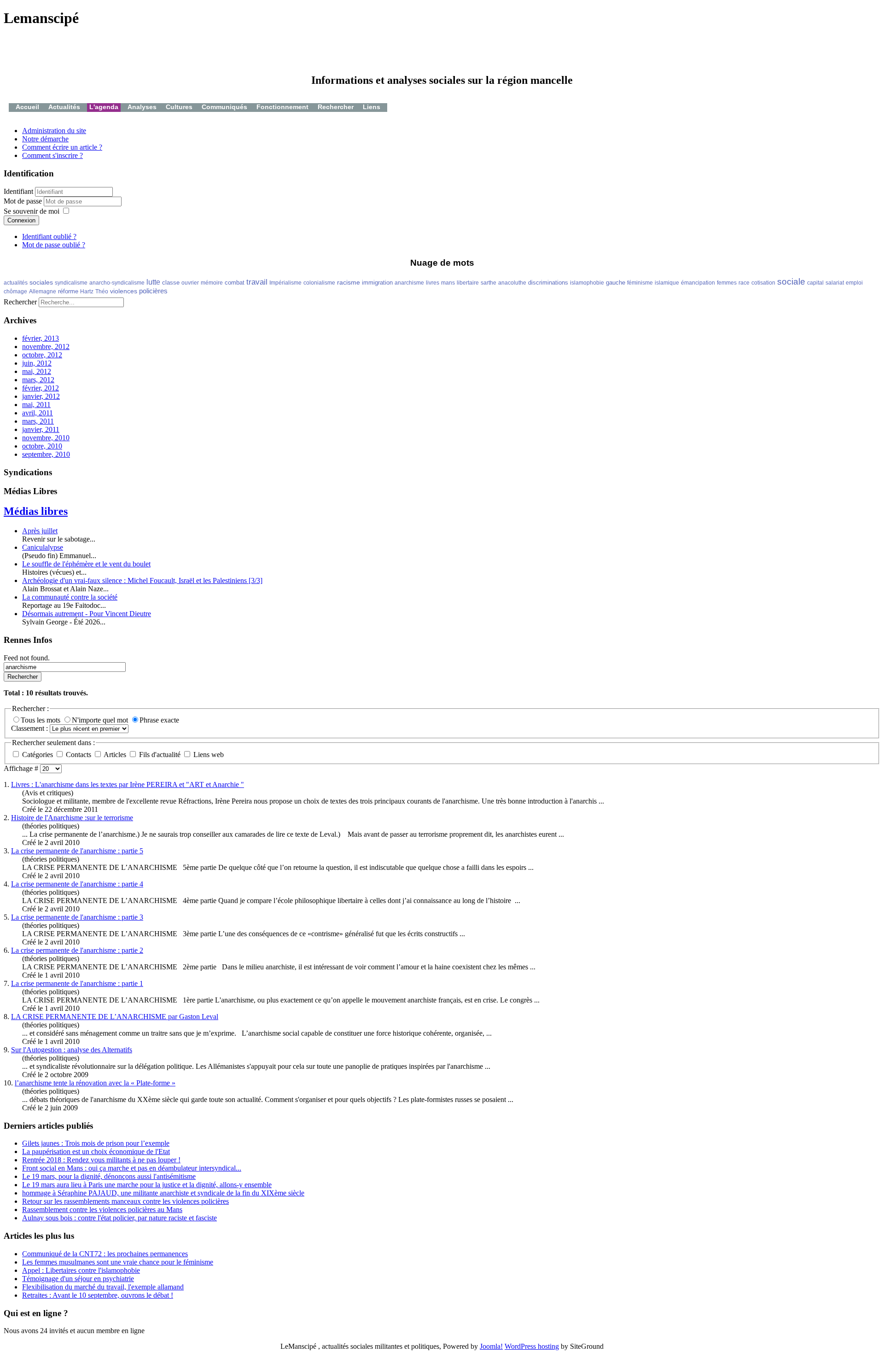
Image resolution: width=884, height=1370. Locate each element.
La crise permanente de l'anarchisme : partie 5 (77, 851)
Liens (371, 107)
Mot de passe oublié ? (53, 245)
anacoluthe (512, 283)
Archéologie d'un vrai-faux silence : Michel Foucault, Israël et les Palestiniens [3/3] (142, 580)
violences (123, 291)
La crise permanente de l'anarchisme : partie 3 (77, 917)
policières (153, 291)
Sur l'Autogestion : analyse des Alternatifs (71, 1050)
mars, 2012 (38, 380)
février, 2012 (40, 388)
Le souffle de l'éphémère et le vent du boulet (86, 564)
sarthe (488, 283)
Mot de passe (24, 201)
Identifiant (18, 191)
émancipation (698, 283)
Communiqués (224, 107)
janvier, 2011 (40, 429)
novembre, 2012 (46, 346)
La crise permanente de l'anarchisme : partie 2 (77, 950)
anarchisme (409, 283)
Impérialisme (285, 283)
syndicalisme (71, 283)
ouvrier (190, 283)
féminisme (640, 283)
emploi (854, 283)
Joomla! (491, 1346)
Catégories (37, 754)
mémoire (212, 283)
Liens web (208, 754)
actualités (16, 283)
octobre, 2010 (42, 446)
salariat (835, 283)
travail (257, 282)
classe (171, 282)
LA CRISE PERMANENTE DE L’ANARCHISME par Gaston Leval (114, 1016)
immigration (377, 282)
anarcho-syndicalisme (117, 283)
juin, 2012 (37, 363)
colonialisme (319, 283)
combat (234, 282)
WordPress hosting (532, 1346)
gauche (615, 282)
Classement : (30, 728)
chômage (15, 291)
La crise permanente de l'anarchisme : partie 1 (77, 983)
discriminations (548, 282)
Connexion (21, 220)
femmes (727, 283)
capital (815, 283)
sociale (791, 281)
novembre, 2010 (46, 438)
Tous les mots (41, 720)
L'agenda (103, 107)
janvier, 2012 (41, 396)
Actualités (64, 107)
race (744, 283)
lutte (153, 282)
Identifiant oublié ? (49, 236)
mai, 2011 (36, 404)
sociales (41, 282)
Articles (115, 754)
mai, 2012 (36, 371)
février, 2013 (40, 338)
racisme (348, 282)
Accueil (27, 107)
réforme (68, 291)
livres (432, 283)
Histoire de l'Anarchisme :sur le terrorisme (72, 818)
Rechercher (336, 107)
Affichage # (22, 768)
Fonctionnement (282, 107)
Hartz (86, 291)
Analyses (142, 107)
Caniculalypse (42, 547)
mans (448, 283)
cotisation (763, 283)
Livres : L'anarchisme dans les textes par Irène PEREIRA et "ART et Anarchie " (127, 784)
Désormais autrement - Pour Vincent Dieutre (86, 614)
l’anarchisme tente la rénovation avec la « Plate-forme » (95, 1083)
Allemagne (42, 291)
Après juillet (40, 531)
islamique (667, 283)
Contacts (78, 754)
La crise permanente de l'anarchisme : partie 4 (77, 884)
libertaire (468, 283)
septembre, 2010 (46, 454)
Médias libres (36, 511)
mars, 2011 (38, 421)
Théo (101, 291)
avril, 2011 (37, 413)
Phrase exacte (159, 720)
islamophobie (587, 283)
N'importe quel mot (101, 720)
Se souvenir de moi (31, 211)
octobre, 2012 (42, 355)
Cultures (179, 107)
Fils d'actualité (159, 754)
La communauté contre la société (69, 597)
